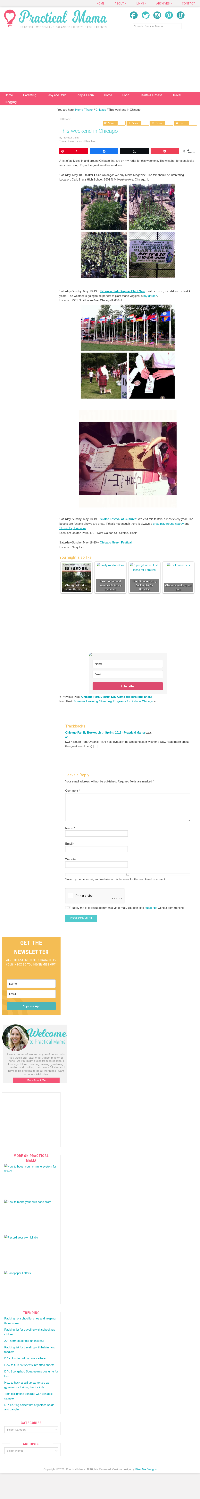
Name (70, 828)
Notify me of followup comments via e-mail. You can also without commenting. (127, 907)
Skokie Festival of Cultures (118, 519)
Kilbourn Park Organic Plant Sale (122, 291)
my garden (150, 295)
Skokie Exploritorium (72, 528)
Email (69, 843)
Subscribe (128, 686)
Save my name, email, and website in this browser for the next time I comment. (115, 879)
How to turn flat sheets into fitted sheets (29, 1365)
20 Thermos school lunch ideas (24, 1340)
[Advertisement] (100, 62)
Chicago (65, 119)
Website (70, 859)
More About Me (36, 1080)
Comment (72, 790)
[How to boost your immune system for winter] (31, 1180)
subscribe (151, 907)
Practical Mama (55, 18)
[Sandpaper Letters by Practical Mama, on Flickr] (31, 1286)
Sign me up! (31, 1006)
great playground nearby (168, 523)
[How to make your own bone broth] (31, 1215)
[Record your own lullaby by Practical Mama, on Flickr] (31, 1251)
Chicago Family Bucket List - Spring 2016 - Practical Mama (105, 732)
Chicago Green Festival (116, 542)
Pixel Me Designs (146, 1469)
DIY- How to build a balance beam (25, 1358)
